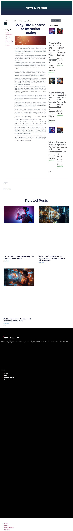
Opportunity (9, 41)
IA (6, 39)
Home (6, 373)
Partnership (9, 43)
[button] (36, 451)
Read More (6, 261)
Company (7, 380)
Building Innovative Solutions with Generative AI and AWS (17, 320)
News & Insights (9, 377)
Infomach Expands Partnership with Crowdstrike (54, 147)
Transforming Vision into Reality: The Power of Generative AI (19, 257)
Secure (8, 45)
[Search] (5, 23)
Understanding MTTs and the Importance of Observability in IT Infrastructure (55, 102)
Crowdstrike (9, 34)
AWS (7, 32)
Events (8, 36)
